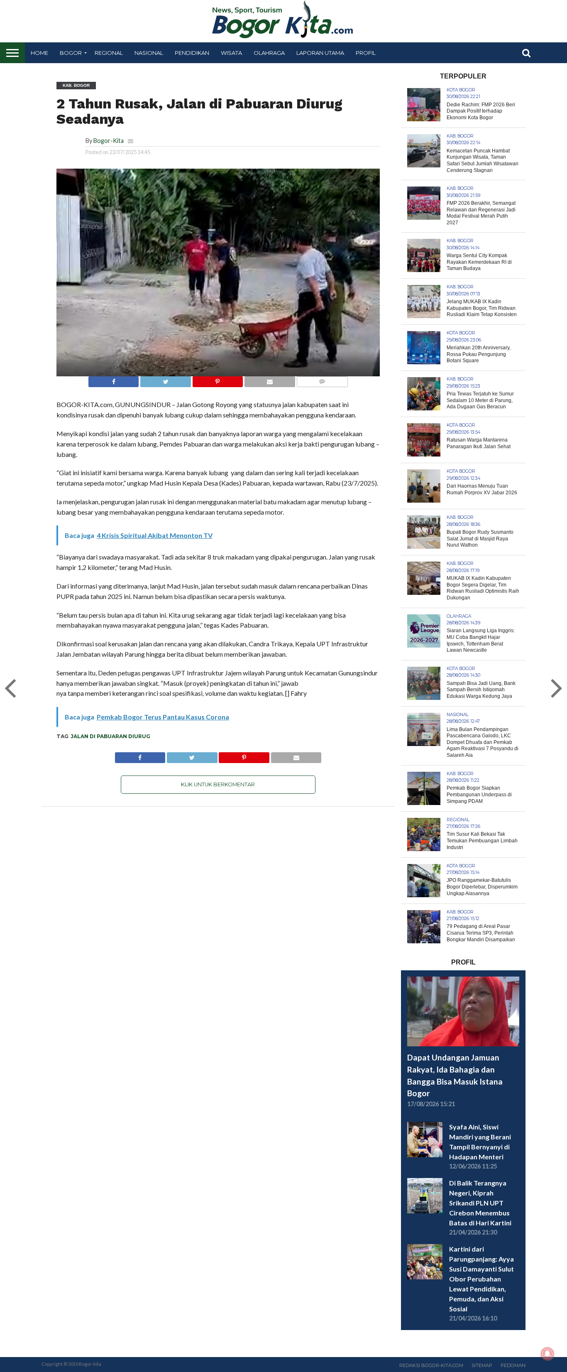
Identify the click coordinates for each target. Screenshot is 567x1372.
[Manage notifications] (547, 1353)
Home (39, 52)
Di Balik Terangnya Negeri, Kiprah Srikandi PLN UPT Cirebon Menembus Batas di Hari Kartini (480, 1203)
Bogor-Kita (108, 140)
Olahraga (269, 52)
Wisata (231, 52)
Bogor (71, 52)
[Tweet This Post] (165, 379)
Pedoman (513, 1365)
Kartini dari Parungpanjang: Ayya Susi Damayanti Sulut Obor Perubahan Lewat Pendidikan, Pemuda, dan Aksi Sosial (481, 1279)
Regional (109, 52)
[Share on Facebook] (113, 379)
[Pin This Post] (217, 379)
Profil (366, 52)
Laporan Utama (320, 52)
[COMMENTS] (322, 379)
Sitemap (482, 1365)
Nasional (148, 52)
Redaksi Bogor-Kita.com (431, 1365)
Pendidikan (192, 52)
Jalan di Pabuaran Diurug (110, 736)
